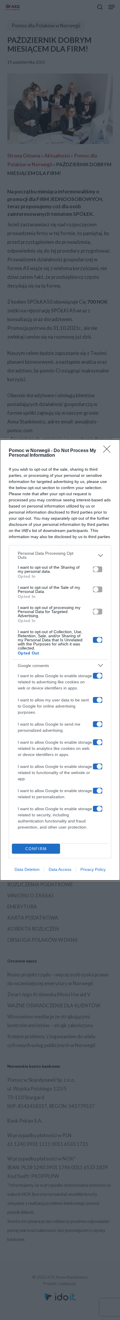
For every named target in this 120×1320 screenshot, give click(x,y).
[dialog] (60, 660)
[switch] (97, 569)
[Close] (108, 450)
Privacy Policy (93, 869)
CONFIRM (36, 849)
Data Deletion (27, 869)
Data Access (60, 869)
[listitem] (60, 555)
